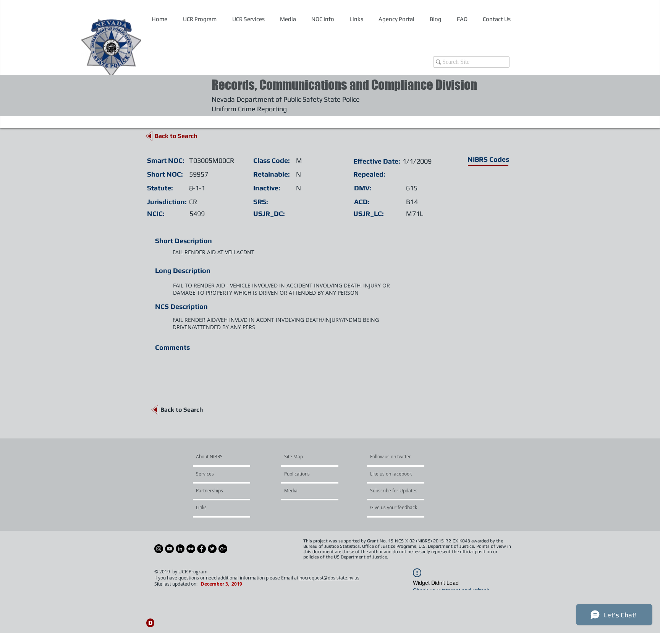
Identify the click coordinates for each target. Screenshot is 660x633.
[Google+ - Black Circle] (222, 548)
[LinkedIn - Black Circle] (180, 548)
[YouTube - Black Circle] (169, 548)
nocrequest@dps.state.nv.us (329, 578)
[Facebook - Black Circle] (201, 548)
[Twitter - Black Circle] (212, 548)
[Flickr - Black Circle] (190, 548)
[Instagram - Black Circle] (158, 548)
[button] (322, 19)
